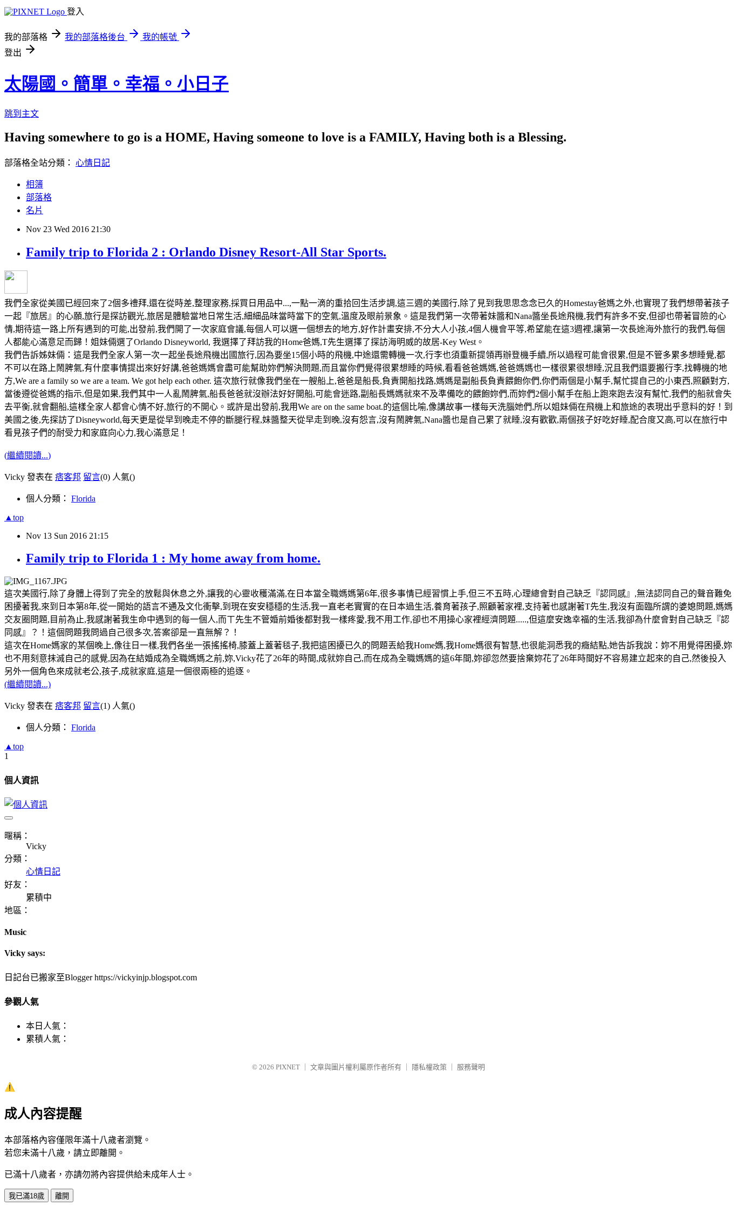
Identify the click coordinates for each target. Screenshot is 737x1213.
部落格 (39, 197)
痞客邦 (68, 477)
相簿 (34, 184)
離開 (62, 1196)
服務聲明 (471, 1067)
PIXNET (288, 1067)
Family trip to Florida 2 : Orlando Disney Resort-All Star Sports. (206, 252)
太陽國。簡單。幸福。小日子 (116, 83)
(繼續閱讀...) (27, 455)
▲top (14, 517)
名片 (34, 210)
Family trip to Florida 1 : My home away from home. (173, 558)
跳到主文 (21, 113)
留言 (91, 477)
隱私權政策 (429, 1067)
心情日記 (93, 162)
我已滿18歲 (26, 1196)
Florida (83, 498)
